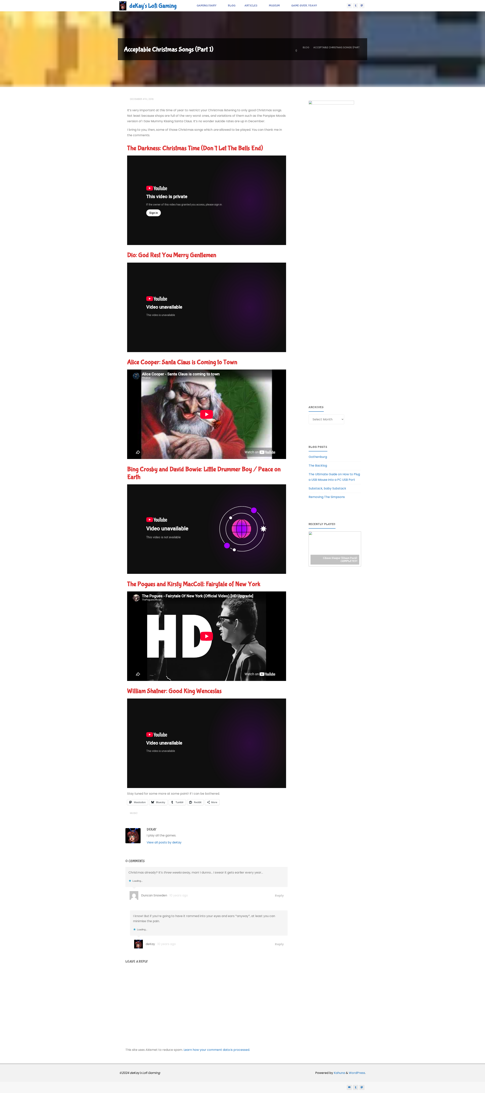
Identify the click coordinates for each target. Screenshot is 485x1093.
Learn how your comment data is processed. (217, 1050)
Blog (306, 47)
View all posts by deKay (164, 842)
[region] (335, 548)
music (134, 813)
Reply (279, 895)
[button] (335, 548)
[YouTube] (349, 5)
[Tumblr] (355, 5)
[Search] (326, 5)
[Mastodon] (362, 5)
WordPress (357, 1073)
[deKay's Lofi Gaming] (122, 5)
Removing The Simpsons (327, 497)
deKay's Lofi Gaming (153, 5)
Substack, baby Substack (327, 488)
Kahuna (339, 1073)
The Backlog (318, 465)
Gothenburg (318, 457)
